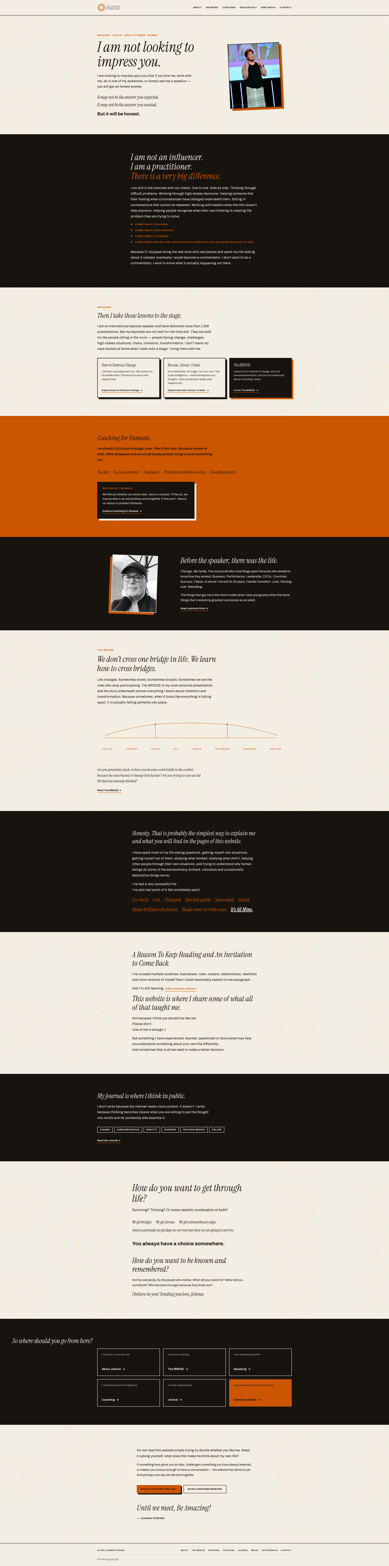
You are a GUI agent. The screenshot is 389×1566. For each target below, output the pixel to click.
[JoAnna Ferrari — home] (108, 7)
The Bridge (198, 1550)
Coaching (229, 7)
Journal (243, 1550)
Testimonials (269, 1550)
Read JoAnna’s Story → (194, 608)
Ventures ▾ (268, 7)
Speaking (212, 7)
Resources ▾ (248, 7)
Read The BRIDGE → (109, 790)
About (197, 7)
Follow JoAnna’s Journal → (181, 988)
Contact (286, 7)
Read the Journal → (108, 1140)
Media (254, 1550)
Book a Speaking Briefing (205, 1489)
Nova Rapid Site (111, 1559)
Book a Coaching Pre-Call (159, 1489)
